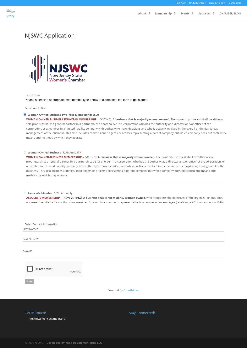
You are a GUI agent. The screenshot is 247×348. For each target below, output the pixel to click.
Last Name (29, 239)
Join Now (181, 3)
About (142, 13)
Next (29, 281)
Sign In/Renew (217, 3)
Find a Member (197, 3)
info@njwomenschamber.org (46, 318)
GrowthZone (131, 290)
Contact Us (235, 3)
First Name (30, 229)
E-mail (27, 251)
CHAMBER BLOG (230, 13)
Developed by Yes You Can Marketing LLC (74, 343)
